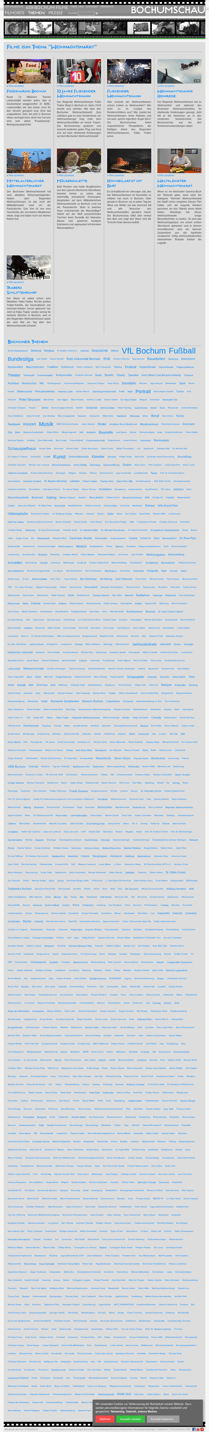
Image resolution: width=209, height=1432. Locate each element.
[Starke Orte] (193, 28)
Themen (36, 13)
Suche (72, 13)
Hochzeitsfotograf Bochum (106, 1429)
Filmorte (14, 13)
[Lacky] (169, 28)
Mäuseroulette (72, 181)
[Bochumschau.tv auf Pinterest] (202, 1429)
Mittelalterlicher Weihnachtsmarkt (25, 183)
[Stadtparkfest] (22, 28)
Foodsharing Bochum (26, 91)
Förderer (107, 6)
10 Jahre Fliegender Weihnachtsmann (76, 94)
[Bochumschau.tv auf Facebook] (194, 1429)
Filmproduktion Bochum (63, 1429)
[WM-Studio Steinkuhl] (95, 28)
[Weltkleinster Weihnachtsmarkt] (71, 28)
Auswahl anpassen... (163, 1419)
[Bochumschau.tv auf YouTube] (198, 1429)
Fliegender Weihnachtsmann (124, 94)
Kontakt (92, 6)
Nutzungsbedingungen (145, 1429)
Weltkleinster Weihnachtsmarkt (174, 183)
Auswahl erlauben (130, 1419)
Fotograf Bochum (84, 1429)
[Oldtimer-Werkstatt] (144, 28)
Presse (55, 13)
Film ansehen (16, 86)
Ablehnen (104, 1419)
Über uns (77, 6)
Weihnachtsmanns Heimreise (175, 94)
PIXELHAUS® (31, 1429)
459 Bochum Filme (47, 7)
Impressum (163, 1429)
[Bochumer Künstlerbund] (120, 28)
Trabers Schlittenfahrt (22, 290)
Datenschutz (126, 1429)
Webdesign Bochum (13, 1429)
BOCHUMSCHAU (168, 10)
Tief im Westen (14, 6)
